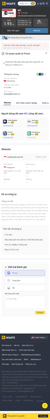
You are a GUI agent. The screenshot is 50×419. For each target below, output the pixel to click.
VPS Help (5, 364)
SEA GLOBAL (7, 397)
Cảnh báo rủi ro (27, 345)
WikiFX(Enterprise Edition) (31, 355)
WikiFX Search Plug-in (10, 355)
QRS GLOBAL (7, 400)
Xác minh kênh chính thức (12, 359)
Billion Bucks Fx (36, 397)
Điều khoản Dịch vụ (9, 350)
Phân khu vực (31, 364)
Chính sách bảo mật (26, 350)
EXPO (26, 359)
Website (36, 30)
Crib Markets (28, 400)
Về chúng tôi (6, 345)
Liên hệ (16, 345)
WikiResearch (36, 359)
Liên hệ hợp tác (17, 364)
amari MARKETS (21, 397)
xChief (18, 400)
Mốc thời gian (13, 30)
